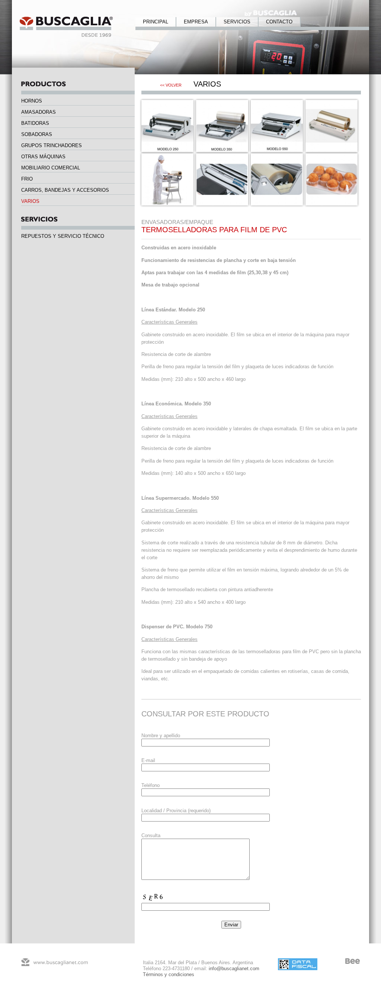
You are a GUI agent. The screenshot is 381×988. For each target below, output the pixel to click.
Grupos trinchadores (51, 145)
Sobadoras (36, 134)
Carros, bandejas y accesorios (65, 190)
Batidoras (35, 123)
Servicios (237, 22)
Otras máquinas (43, 156)
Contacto (279, 22)
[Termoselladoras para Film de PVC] (167, 150)
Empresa (196, 22)
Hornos (31, 101)
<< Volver (171, 85)
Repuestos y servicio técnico (62, 236)
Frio (27, 179)
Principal (155, 22)
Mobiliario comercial (50, 168)
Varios (30, 201)
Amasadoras (38, 112)
